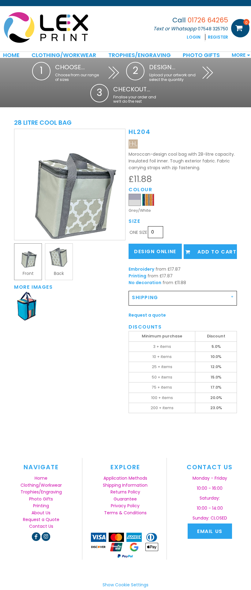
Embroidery (141, 269)
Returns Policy (125, 492)
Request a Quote (41, 519)
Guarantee (125, 499)
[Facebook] (36, 536)
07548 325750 (213, 29)
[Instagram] (46, 536)
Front (28, 273)
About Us (41, 513)
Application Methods (125, 478)
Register (218, 37)
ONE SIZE (138, 232)
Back (59, 273)
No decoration (145, 283)
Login (193, 37)
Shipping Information (125, 485)
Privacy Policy (125, 506)
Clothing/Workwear (41, 485)
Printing (137, 276)
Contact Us (41, 526)
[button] (64, 55)
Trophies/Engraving (41, 492)
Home (41, 478)
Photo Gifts (41, 499)
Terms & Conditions (125, 513)
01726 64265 (208, 20)
